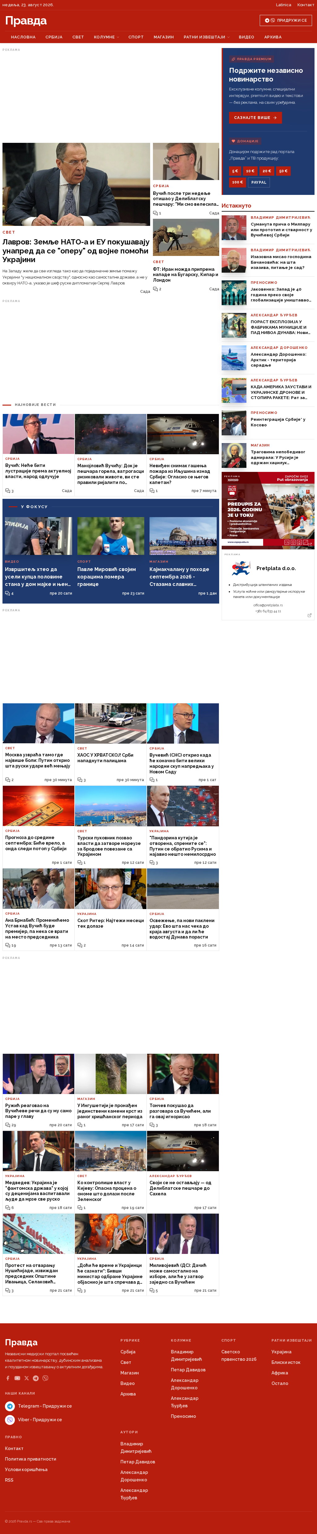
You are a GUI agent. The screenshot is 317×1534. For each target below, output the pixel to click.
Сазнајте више (252, 118)
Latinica (283, 4)
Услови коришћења (26, 1469)
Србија (54, 37)
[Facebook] (8, 1378)
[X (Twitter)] (26, 1378)
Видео (246, 37)
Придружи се (292, 20)
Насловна (23, 37)
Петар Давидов (188, 1369)
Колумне (104, 37)
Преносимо (183, 1416)
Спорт (136, 37)
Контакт (306, 4)
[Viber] (45, 1378)
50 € (283, 171)
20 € (267, 171)
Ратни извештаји (204, 37)
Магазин (164, 37)
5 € (235, 171)
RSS (9, 1480)
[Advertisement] (110, 97)
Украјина (281, 1351)
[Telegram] (36, 1378)
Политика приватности (30, 1459)
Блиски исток (286, 1362)
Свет (78, 37)
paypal (259, 182)
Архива (273, 37)
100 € (237, 182)
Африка (279, 1372)
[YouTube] (17, 1378)
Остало (279, 1383)
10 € (250, 171)
